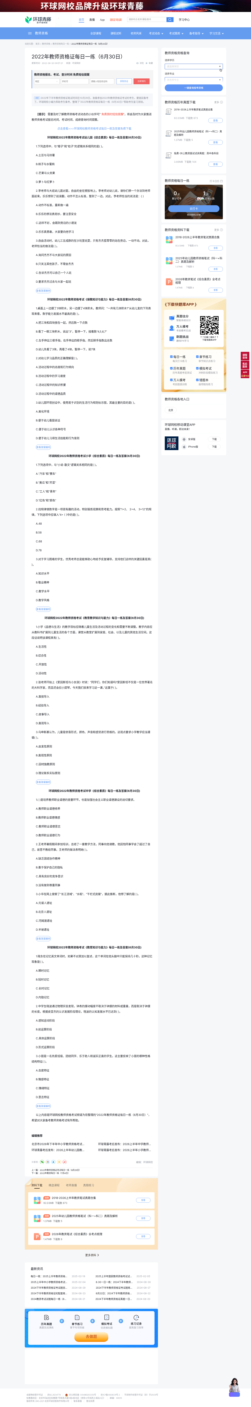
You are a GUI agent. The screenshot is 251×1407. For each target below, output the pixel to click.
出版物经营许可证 (34, 1395)
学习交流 (215, 33)
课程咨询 (244, 356)
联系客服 (78, 1401)
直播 (92, 19)
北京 (170, 410)
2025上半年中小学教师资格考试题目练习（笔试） (49, 1282)
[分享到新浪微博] (64, 1162)
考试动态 (154, 33)
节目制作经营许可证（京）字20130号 (141, 1395)
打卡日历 (214, 181)
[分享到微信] (42, 1162)
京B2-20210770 (54, 1395)
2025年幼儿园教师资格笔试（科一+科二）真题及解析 (84, 1216)
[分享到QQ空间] (59, 1162)
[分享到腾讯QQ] (53, 1162)
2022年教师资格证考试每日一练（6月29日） (60, 1170)
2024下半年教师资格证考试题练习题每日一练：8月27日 (114, 1287)
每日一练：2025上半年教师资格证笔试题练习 (49, 1276)
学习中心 (184, 19)
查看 (143, 1200)
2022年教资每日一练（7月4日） (55, 1173)
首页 (81, 19)
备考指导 (194, 33)
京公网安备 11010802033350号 (82, 1395)
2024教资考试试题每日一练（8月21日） (49, 1298)
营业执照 (90, 1401)
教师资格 (41, 33)
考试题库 (174, 33)
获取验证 (124, 81)
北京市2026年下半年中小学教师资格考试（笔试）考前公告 (68, 1144)
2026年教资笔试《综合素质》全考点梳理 (76, 1234)
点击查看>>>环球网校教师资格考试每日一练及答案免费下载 (94, 128)
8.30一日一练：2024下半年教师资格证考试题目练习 (114, 1282)
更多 (216, 102)
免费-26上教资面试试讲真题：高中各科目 (196, 153)
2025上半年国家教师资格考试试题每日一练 (114, 1276)
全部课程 (95, 33)
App (102, 19)
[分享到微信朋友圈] (48, 1162)
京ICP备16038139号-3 (110, 1395)
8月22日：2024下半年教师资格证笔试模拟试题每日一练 (114, 1293)
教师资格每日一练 (61, 44)
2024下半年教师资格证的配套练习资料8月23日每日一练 (49, 1293)
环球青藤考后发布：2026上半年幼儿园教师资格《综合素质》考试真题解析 (77, 1150)
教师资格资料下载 (177, 230)
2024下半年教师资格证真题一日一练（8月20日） (114, 1298)
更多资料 (90, 1255)
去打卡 (194, 208)
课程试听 (115, 33)
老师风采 (136, 33)
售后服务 (244, 365)
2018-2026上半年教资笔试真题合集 (73, 1198)
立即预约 (141, 81)
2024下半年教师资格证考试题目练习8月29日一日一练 (49, 1287)
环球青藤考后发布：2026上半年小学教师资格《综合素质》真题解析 (140, 1150)
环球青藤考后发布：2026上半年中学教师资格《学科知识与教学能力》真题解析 (146, 1144)
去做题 (91, 1336)
